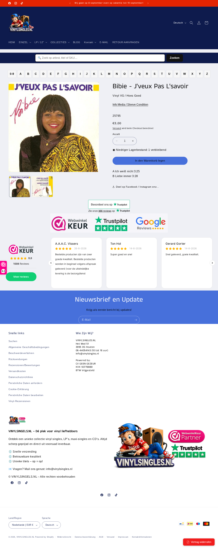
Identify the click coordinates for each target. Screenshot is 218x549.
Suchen (13, 341)
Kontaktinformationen (142, 537)
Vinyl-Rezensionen (19, 401)
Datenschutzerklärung (85, 537)
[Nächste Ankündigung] (148, 3)
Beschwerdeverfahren (21, 353)
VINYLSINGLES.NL (26, 537)
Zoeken (175, 57)
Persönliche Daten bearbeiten (26, 395)
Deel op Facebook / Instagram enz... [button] (137, 186)
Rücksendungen (18, 359)
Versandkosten (17, 371)
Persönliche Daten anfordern (25, 383)
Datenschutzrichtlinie (21, 377)
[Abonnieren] (135, 320)
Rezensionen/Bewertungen (24, 365)
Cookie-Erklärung (19, 389)
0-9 (12, 73)
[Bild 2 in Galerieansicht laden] (42, 186)
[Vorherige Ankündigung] (70, 3)
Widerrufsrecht (64, 537)
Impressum (123, 537)
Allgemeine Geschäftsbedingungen (29, 347)
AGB (101, 537)
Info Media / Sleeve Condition (130, 104)
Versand (117, 128)
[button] (25, 42)
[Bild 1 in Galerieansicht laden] (19, 186)
